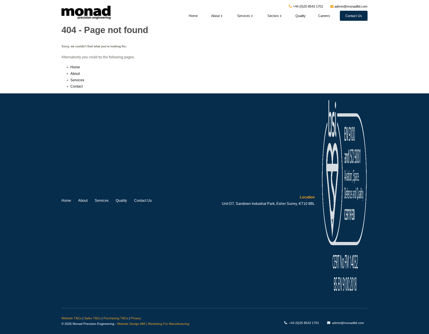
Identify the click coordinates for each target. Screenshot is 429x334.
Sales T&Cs (92, 318)
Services (243, 16)
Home (193, 16)
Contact (76, 86)
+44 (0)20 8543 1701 (304, 323)
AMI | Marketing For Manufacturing (164, 324)
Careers (324, 16)
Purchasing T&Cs (115, 318)
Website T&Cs (71, 318)
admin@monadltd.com (347, 323)
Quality (300, 16)
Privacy (136, 318)
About (215, 16)
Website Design (128, 324)
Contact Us (353, 16)
